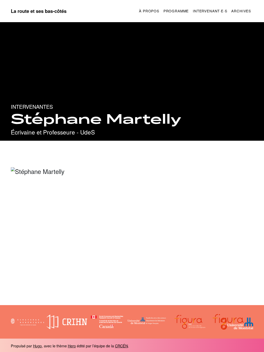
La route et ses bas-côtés (39, 11)
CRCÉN (121, 345)
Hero (72, 345)
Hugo (37, 345)
